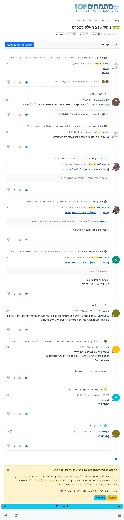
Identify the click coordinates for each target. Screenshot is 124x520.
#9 (7, 257)
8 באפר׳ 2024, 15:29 (72, 164)
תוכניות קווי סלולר (111, 34)
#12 (7, 395)
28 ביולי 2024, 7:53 (89, 347)
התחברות (100, 498)
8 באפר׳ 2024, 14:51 (78, 132)
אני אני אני (104, 257)
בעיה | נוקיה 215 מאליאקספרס (77, 169)
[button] (119, 515)
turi (101, 57)
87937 (106, 395)
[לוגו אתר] (96, 8)
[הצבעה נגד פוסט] (9, 82)
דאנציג (106, 63)
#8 (7, 207)
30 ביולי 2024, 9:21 (83, 431)
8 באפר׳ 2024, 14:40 (89, 99)
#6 (7, 132)
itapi (107, 347)
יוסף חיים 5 (104, 311)
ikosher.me (79, 371)
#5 (7, 99)
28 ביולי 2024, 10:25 (87, 395)
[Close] (8, 470)
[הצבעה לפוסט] (20, 82)
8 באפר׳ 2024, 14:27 (77, 63)
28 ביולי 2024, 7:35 (83, 311)
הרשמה (112, 498)
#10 (7, 311)
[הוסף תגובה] (26, 82)
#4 (7, 63)
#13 (7, 431)
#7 (7, 164)
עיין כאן (105, 72)
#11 (7, 347)
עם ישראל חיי (103, 164)
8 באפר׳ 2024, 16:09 (74, 257)
